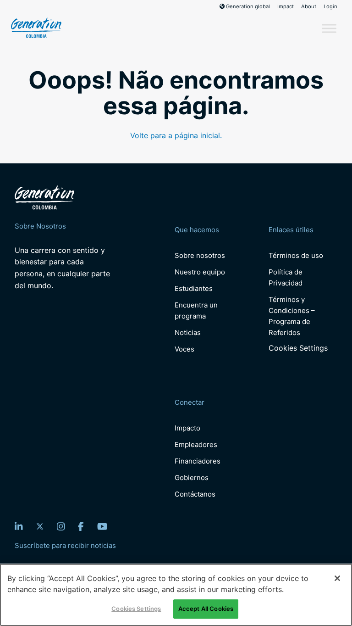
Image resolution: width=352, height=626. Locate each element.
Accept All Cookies (205, 608)
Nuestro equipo (200, 272)
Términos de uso (296, 255)
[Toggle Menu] (329, 28)
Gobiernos (192, 477)
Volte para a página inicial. (176, 135)
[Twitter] (40, 526)
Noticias (188, 332)
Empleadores (196, 444)
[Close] (337, 578)
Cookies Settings (298, 348)
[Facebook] (81, 526)
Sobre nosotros (200, 255)
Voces (184, 349)
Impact (285, 6)
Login (330, 6)
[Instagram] (61, 526)
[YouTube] (102, 526)
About (308, 6)
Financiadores (197, 461)
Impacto (187, 428)
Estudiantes (194, 288)
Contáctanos (195, 494)
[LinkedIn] (19, 526)
